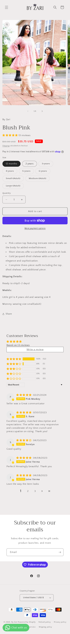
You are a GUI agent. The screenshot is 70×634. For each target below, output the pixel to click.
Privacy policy (60, 622)
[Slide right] (42, 111)
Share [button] (9, 314)
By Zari (14, 622)
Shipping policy (45, 627)
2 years (30, 163)
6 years (44, 172)
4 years (11, 172)
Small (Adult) (15, 179)
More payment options (35, 228)
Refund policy (45, 622)
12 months (11, 163)
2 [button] (28, 491)
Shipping (5, 146)
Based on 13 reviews (18, 345)
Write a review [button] (35, 349)
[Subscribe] (59, 552)
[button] (6, 7)
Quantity (6, 193)
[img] (24, 395)
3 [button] (35, 491)
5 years (28, 172)
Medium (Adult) (39, 179)
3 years (47, 164)
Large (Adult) (15, 186)
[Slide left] (27, 111)
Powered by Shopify (27, 622)
